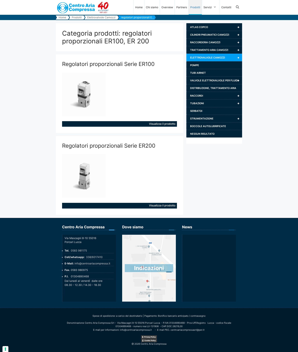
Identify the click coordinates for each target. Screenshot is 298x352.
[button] (237, 7)
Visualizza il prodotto (162, 123)
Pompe (194, 65)
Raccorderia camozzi (214, 42)
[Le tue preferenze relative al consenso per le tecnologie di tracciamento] (5, 349)
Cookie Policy (150, 340)
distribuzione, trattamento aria (213, 88)
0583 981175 (79, 250)
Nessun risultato (202, 133)
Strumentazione (214, 118)
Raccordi (214, 96)
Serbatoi (196, 110)
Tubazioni (214, 103)
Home (139, 7)
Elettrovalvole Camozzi (214, 57)
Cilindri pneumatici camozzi (214, 35)
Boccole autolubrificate (208, 126)
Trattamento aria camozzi (214, 50)
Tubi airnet (198, 72)
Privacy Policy (150, 337)
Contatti (226, 7)
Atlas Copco (214, 27)
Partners (181, 7)
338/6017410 (94, 257)
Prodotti (195, 7)
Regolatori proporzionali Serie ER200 (108, 145)
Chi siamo (152, 7)
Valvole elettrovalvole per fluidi (214, 80)
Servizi (207, 7)
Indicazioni (149, 268)
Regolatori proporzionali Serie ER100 (108, 64)
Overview (167, 7)
